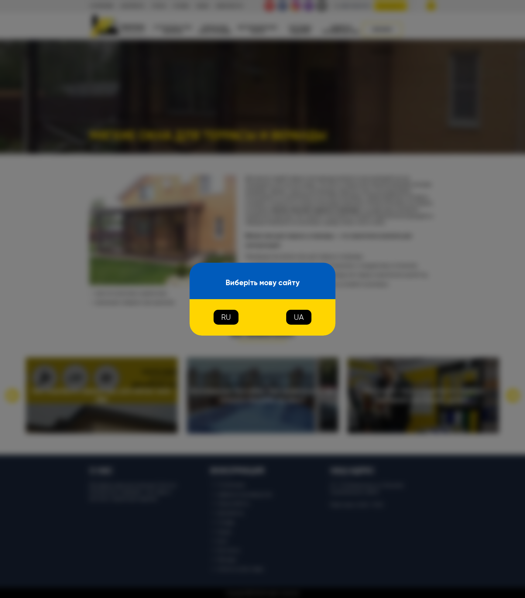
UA (299, 317)
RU (226, 317)
